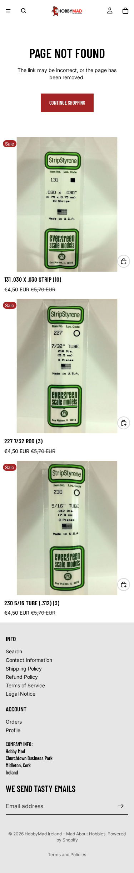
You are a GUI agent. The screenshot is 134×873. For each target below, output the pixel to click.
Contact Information (29, 660)
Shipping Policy (24, 669)
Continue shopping (67, 103)
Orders (14, 722)
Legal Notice (20, 694)
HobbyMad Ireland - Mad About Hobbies (65, 833)
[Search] (23, 11)
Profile (13, 730)
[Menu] (8, 11)
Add (129, 261)
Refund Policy (22, 677)
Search (14, 651)
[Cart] (125, 11)
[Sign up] (120, 806)
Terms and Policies (67, 854)
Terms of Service (25, 685)
